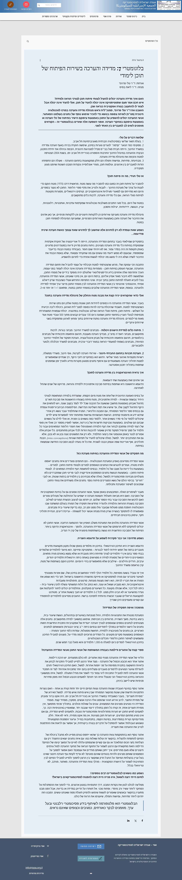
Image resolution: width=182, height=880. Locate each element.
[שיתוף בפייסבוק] (142, 820)
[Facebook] (47, 856)
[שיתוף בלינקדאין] (128, 820)
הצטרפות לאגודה (10, 9)
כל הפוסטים (151, 41)
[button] (27, 41)
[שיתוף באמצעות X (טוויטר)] (135, 820)
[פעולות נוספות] (40, 60)
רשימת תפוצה (26, 9)
